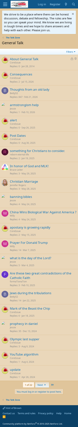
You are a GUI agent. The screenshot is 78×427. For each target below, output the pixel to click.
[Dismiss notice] (72, 14)
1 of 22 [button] (28, 385)
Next (40, 385)
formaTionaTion (18, 281)
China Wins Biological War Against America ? (43, 212)
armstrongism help (24, 105)
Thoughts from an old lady (29, 89)
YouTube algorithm (24, 354)
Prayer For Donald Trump (29, 242)
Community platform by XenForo (33, 423)
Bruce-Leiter (16, 169)
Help (59, 413)
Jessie (13, 108)
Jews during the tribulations (30, 293)
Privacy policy (45, 413)
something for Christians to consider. (37, 151)
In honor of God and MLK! (29, 166)
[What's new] (66, 4)
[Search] (73, 4)
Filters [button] (69, 51)
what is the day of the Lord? (30, 258)
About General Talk (24, 59)
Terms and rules (26, 413)
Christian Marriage (24, 181)
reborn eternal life (19, 154)
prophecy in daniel (24, 323)
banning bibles (21, 197)
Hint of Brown (13, 408)
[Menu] (5, 4)
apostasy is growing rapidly (30, 227)
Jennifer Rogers (18, 185)
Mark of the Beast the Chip (30, 308)
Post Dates (18, 135)
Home (67, 413)
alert (13, 120)
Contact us (9, 413)
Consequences (21, 74)
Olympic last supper (24, 339)
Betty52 (14, 93)
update (15, 369)
